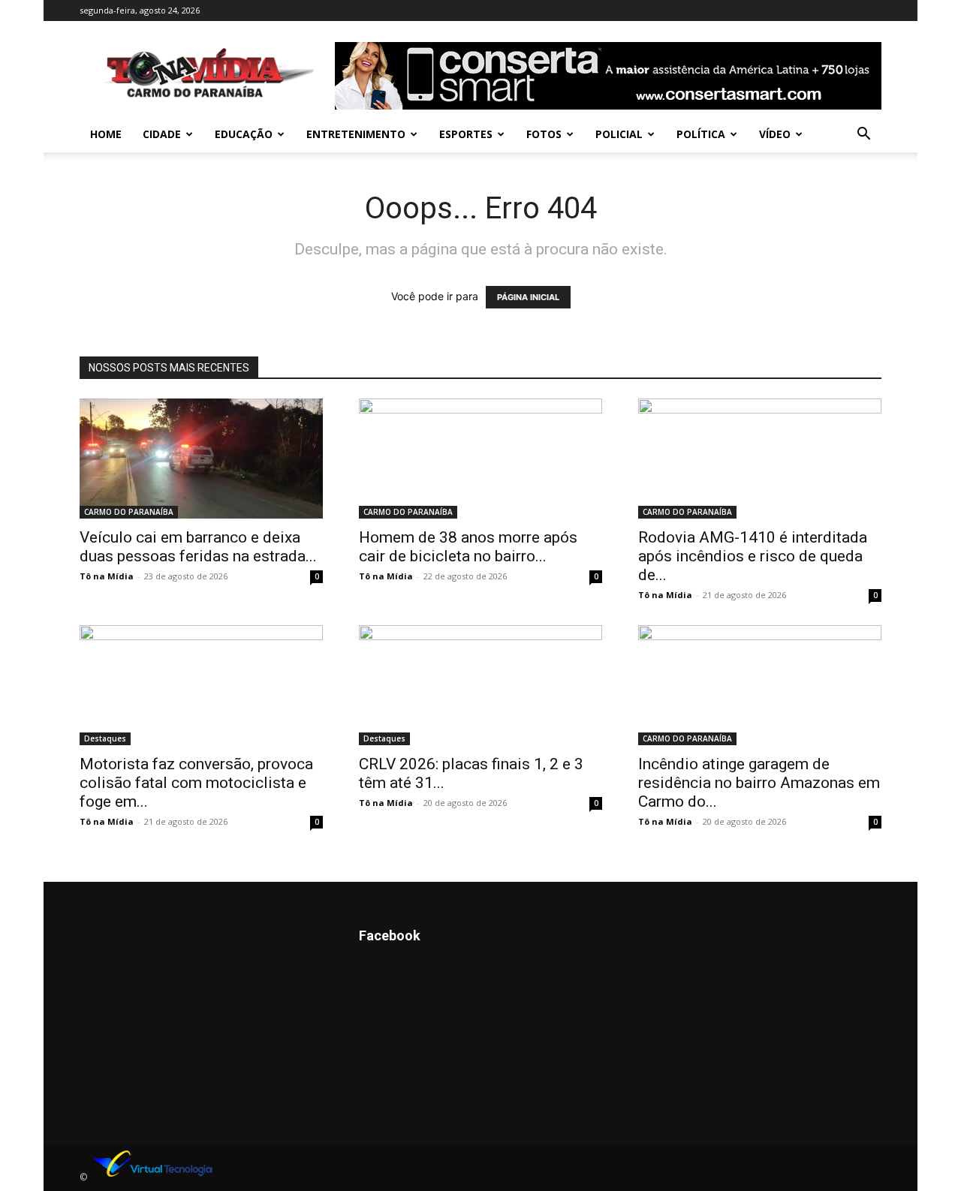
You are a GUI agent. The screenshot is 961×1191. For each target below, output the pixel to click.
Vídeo (775, 134)
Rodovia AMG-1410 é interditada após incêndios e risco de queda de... (752, 556)
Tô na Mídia (107, 576)
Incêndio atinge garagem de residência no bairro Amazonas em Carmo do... (759, 783)
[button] (863, 135)
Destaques (105, 738)
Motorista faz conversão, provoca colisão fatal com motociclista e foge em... (196, 783)
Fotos (544, 134)
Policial (619, 134)
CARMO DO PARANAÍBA (128, 512)
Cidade (162, 134)
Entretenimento (355, 134)
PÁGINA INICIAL (528, 297)
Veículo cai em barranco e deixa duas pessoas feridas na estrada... (198, 546)
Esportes (466, 134)
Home (106, 134)
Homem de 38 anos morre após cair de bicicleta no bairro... (468, 546)
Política (700, 134)
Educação (244, 134)
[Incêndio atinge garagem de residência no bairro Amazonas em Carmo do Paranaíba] (759, 685)
